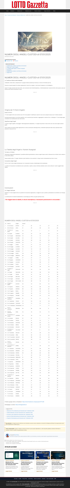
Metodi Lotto (19, 10)
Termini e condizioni (37, 478)
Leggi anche (9, 72)
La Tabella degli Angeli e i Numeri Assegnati (16, 68)
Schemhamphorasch (44, 441)
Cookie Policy (30, 478)
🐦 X (12, 60)
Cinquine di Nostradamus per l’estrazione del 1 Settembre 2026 (20, 418)
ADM (55, 478)
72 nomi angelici (8, 441)
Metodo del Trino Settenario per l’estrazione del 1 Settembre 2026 (20, 410)
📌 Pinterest (15, 60)
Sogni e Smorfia (47, 10)
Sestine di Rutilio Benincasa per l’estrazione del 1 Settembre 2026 (20, 416)
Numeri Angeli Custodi (31, 441)
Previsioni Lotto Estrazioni (11, 15)
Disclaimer (44, 478)
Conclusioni (9, 69)
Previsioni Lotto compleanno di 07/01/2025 (13, 443)
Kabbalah (19, 441)
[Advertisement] (35, 24)
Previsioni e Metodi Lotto (21, 15)
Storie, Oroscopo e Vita (19, 440)
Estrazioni (12, 10)
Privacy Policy (24, 478)
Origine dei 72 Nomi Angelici (12, 67)
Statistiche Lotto (28, 10)
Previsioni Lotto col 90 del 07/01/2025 (12, 442)
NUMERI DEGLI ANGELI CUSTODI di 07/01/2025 (16, 65)
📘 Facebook (7, 60)
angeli (13, 441)
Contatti (19, 478)
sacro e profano (38, 441)
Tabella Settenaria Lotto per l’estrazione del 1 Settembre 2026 (19, 412)
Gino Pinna (16, 434)
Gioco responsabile (49, 478)
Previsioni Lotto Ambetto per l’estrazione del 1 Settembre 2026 (20, 414)
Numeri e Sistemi (38, 10)
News (54, 10)
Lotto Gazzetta (53, 4)
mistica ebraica (24, 441)
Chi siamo (16, 478)
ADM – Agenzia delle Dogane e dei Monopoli (36, 486)
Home (7, 10)
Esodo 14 (16, 441)
